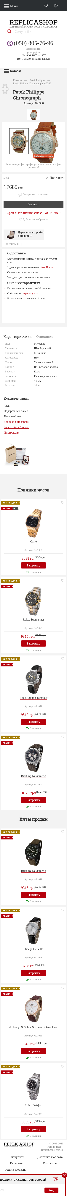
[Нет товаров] (57, 6)
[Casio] (33, 523)
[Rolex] (33, 601)
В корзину (33, 565)
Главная (17, 80)
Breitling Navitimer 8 (33, 776)
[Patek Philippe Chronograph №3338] (33, 114)
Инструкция (11, 432)
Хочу (51, 1190)
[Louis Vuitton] (33, 679)
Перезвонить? (33, 48)
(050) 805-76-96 (33, 43)
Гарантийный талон (16, 427)
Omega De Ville (33, 949)
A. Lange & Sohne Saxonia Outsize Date (33, 1027)
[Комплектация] (17, 454)
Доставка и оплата (50, 1157)
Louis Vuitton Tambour (33, 697)
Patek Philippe (37, 80)
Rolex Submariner (33, 619)
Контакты (50, 1163)
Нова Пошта (46, 267)
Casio (33, 541)
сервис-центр (30, 293)
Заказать (33, 204)
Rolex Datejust (33, 1105)
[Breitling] (33, 757)
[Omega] (33, 930)
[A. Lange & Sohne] (33, 1008)
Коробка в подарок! (16, 421)
